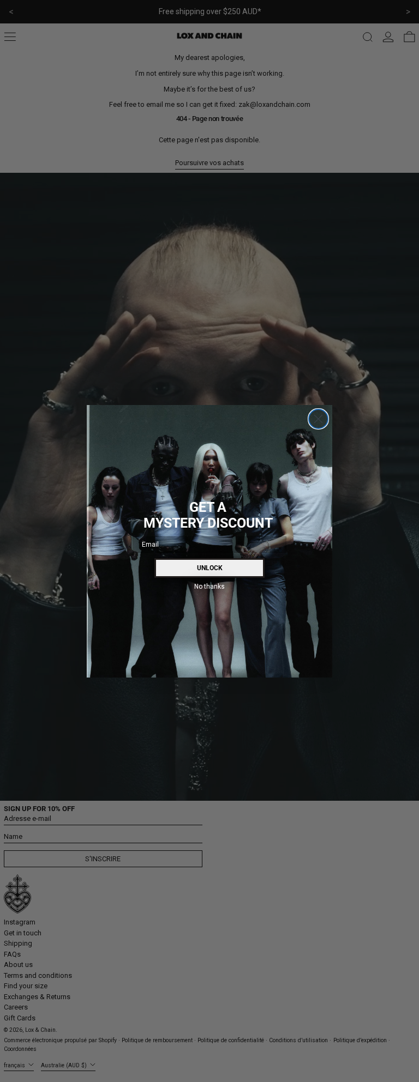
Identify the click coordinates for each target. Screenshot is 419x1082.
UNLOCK (210, 568)
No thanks (209, 586)
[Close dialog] (318, 418)
